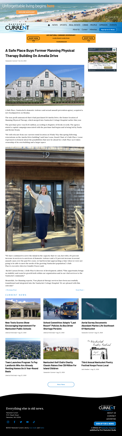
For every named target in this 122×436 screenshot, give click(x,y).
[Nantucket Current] (105, 408)
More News (61, 384)
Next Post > (80, 290)
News (55, 25)
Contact (84, 29)
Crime (85, 25)
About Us (76, 29)
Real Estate (74, 25)
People (93, 25)
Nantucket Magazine (108, 428)
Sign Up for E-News (108, 29)
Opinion (103, 25)
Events (113, 25)
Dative (42, 428)
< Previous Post (11, 290)
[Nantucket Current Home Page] (17, 28)
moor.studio (33, 428)
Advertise (93, 29)
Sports (63, 25)
